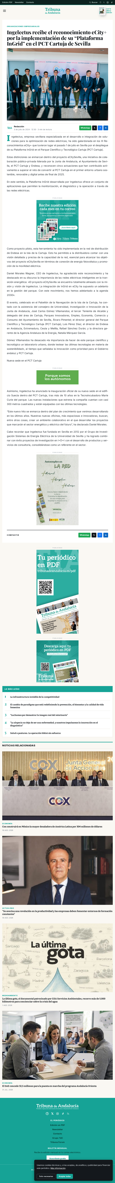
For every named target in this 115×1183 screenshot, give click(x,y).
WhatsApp (85, 128)
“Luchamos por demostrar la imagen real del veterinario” (39, 715)
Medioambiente (10, 996)
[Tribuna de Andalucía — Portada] (52, 11)
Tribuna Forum (57, 1142)
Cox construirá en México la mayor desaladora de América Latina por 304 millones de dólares (52, 826)
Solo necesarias (46, 1176)
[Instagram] (108, 2)
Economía (7, 824)
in (106, 128)
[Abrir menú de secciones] (4, 11)
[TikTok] (112, 2)
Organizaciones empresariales (23, 26)
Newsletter (19, 2)
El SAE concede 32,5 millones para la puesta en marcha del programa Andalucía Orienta (49, 1086)
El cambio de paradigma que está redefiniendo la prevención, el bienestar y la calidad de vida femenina (57, 706)
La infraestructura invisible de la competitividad (34, 697)
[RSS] (68, 1113)
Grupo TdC (57, 1138)
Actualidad (8, 908)
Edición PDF (7, 2)
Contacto (30, 2)
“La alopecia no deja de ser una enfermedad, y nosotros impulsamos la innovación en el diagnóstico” (54, 724)
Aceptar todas (65, 1176)
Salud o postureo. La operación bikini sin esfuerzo (35, 733)
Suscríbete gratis (57, 1158)
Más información (57, 1168)
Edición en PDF (57, 1125)
